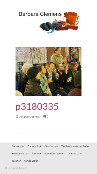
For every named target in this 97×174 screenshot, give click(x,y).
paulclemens (32, 116)
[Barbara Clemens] (48, 20)
